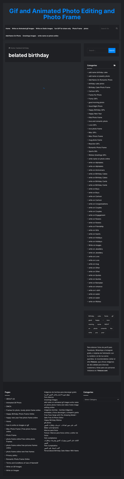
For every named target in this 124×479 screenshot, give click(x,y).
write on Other (94, 268)
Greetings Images (29, 36)
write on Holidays (95, 238)
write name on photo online (48, 36)
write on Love (94, 256)
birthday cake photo (96, 84)
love (108, 320)
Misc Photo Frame (96, 136)
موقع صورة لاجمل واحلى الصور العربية (57, 395)
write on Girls (94, 230)
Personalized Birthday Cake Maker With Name (61, 451)
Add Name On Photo (13, 36)
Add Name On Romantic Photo (100, 80)
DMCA (8, 406)
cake (99, 316)
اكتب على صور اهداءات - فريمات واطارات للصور (60, 425)
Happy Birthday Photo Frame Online (20, 414)
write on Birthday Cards (98, 181)
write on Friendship (96, 226)
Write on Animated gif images (23, 28)
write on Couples (95, 208)
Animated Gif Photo (13, 403)
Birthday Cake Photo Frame (99, 87)
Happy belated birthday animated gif (21, 94)
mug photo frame (95, 140)
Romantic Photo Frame (98, 147)
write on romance (95, 286)
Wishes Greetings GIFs (97, 155)
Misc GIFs (92, 132)
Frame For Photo (95, 95)
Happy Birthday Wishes (53, 420)
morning (91, 324)
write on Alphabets (96, 163)
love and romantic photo (98, 121)
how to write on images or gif (17, 425)
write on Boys (94, 189)
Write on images (95, 245)
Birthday (91, 316)
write (90, 332)
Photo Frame (77, 28)
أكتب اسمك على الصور (52, 448)
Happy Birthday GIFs (97, 110)
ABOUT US (10, 399)
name (99, 324)
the (111, 328)
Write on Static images (44, 28)
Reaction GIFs (94, 144)
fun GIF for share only (62, 28)
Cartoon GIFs (94, 91)
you (96, 332)
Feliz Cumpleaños (50, 446)
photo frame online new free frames (20, 452)
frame (106, 316)
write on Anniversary (97, 170)
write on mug (94, 264)
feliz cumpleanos (50, 438)
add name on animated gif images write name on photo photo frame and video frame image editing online (61, 404)
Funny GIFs (93, 99)
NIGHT (107, 324)
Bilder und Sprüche (51, 428)
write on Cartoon (95, 196)
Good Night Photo (95, 106)
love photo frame (95, 129)
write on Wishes (95, 302)
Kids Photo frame (95, 117)
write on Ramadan (96, 283)
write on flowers (95, 219)
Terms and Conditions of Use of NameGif (22, 463)
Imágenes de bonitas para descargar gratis (60, 392)
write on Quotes (95, 275)
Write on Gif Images (14, 467)
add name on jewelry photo (99, 76)
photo (86, 28)
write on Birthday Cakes (98, 174)
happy (97, 320)
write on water (94, 294)
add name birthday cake (98, 72)
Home (8, 28)
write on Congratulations (98, 204)
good (90, 320)
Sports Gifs (93, 151)
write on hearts (94, 234)
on (89, 328)
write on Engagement (97, 215)
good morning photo (96, 102)
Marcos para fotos (51, 430)
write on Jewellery (96, 249)
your (102, 332)
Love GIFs (93, 125)
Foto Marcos (49, 397)
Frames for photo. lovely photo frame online (23, 410)
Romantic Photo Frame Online (18, 459)
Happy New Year (95, 114)
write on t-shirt (94, 290)
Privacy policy (11, 455)
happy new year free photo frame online (22, 418)
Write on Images (12, 470)
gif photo (47, 423)
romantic (104, 328)
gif (112, 316)
